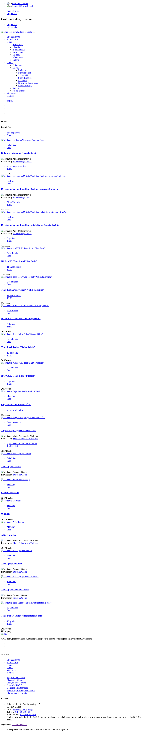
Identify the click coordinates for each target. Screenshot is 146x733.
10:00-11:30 (12, 446)
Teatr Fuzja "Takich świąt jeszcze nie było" (22, 616)
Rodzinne (11, 181)
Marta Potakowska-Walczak (25, 438)
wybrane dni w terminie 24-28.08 (22, 443)
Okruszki (5, 514)
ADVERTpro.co (19, 724)
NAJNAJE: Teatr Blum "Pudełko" (18, 376)
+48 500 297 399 (28, 714)
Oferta (10, 62)
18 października (14, 295)
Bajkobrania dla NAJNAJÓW (16, 404)
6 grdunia (11, 381)
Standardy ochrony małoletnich (21, 690)
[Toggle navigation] (34, 32)
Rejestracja (12, 27)
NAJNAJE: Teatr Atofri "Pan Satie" (19, 261)
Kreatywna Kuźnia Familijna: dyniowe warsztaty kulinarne (30, 189)
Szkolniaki (11, 145)
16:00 (9, 269)
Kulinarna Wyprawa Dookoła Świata (19, 153)
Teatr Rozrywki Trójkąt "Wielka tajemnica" (22, 290)
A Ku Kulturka (8, 535)
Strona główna (13, 37)
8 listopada (12, 324)
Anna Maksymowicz (22, 161)
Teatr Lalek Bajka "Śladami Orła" (18, 347)
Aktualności (12, 39)
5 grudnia (11, 238)
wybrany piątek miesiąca (18, 166)
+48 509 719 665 (20, 3)
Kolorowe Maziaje (10, 492)
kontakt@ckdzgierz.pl (23, 6)
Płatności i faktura (15, 680)
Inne (9, 147)
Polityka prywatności (16, 682)
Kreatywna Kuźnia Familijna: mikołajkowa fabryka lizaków (30, 225)
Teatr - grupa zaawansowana (15, 589)
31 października (14, 202)
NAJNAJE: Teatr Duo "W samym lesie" (20, 318)
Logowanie (12, 13)
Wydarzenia (12, 93)
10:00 (9, 205)
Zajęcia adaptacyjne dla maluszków (18, 430)
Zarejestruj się (13, 11)
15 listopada (12, 353)
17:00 (9, 624)
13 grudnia (12, 621)
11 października (14, 267)
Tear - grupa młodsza (11, 563)
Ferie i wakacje (14, 422)
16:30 (9, 169)
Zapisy (10, 100)
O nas (9, 42)
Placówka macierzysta (17, 693)
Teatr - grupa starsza (11, 466)
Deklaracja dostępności (17, 688)
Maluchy (11, 396)
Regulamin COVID (16, 677)
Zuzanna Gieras (20, 474)
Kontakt (10, 96)
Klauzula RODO (14, 685)
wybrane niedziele (15, 410)
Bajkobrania (12, 253)
